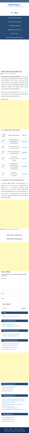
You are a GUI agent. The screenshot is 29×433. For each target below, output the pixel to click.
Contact (16, 429)
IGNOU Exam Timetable (14, 22)
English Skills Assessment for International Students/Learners (14, 29)
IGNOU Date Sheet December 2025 (11, 344)
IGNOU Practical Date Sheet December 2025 (13, 404)
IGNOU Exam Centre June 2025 (10, 345)
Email (2, 298)
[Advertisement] (14, 54)
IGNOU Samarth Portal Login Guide (11, 316)
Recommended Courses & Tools (14, 37)
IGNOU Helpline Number (8, 417)
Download (24, 141)
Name (3, 293)
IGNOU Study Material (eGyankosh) (11, 335)
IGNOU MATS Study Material (14, 235)
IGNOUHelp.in (14, 5)
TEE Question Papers (14, 25)
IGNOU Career (14, 33)
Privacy (10, 429)
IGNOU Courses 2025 (8, 389)
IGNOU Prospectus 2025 (8, 406)
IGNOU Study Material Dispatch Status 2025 (13, 409)
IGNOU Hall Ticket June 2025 (9, 349)
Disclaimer (22, 429)
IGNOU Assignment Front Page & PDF (11, 326)
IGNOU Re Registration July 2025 (10, 407)
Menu (16, 13)
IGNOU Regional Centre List (9, 419)
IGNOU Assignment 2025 (8, 324)
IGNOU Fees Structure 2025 (9, 402)
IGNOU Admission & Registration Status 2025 (13, 399)
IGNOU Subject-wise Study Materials (11, 229)
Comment (3, 278)
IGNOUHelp (13, 73)
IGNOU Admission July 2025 (9, 387)
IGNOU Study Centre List (8, 421)
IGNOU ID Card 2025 (7, 391)
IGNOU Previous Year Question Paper (11, 334)
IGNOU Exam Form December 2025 (11, 347)
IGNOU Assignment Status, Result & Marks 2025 (14, 400)
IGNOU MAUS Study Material (14, 239)
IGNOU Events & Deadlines (14, 18)
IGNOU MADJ (24, 92)
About (6, 429)
